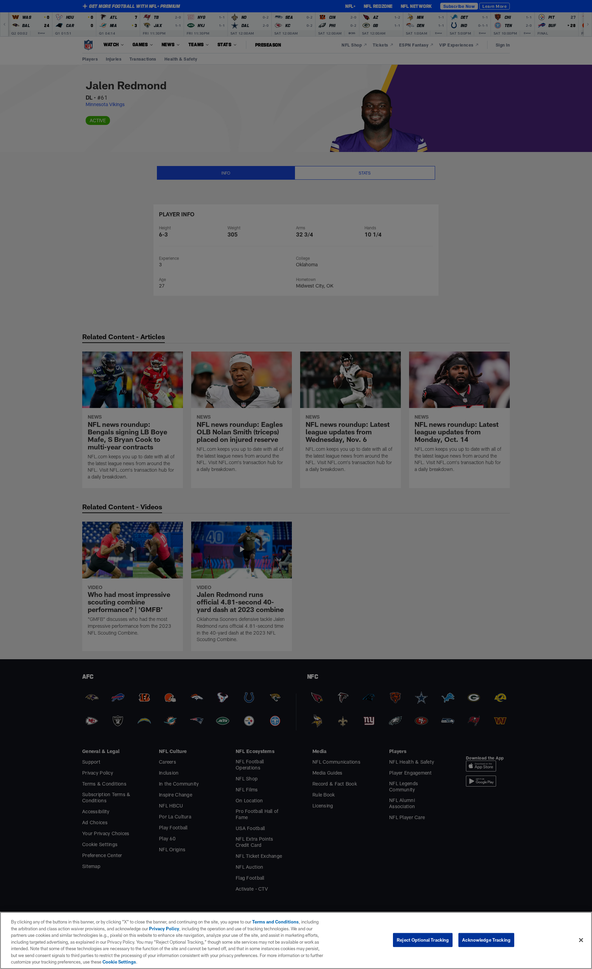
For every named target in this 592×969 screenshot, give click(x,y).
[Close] (581, 939)
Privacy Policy (164, 928)
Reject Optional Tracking (423, 939)
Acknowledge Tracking (486, 939)
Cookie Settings (119, 962)
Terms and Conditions (275, 922)
